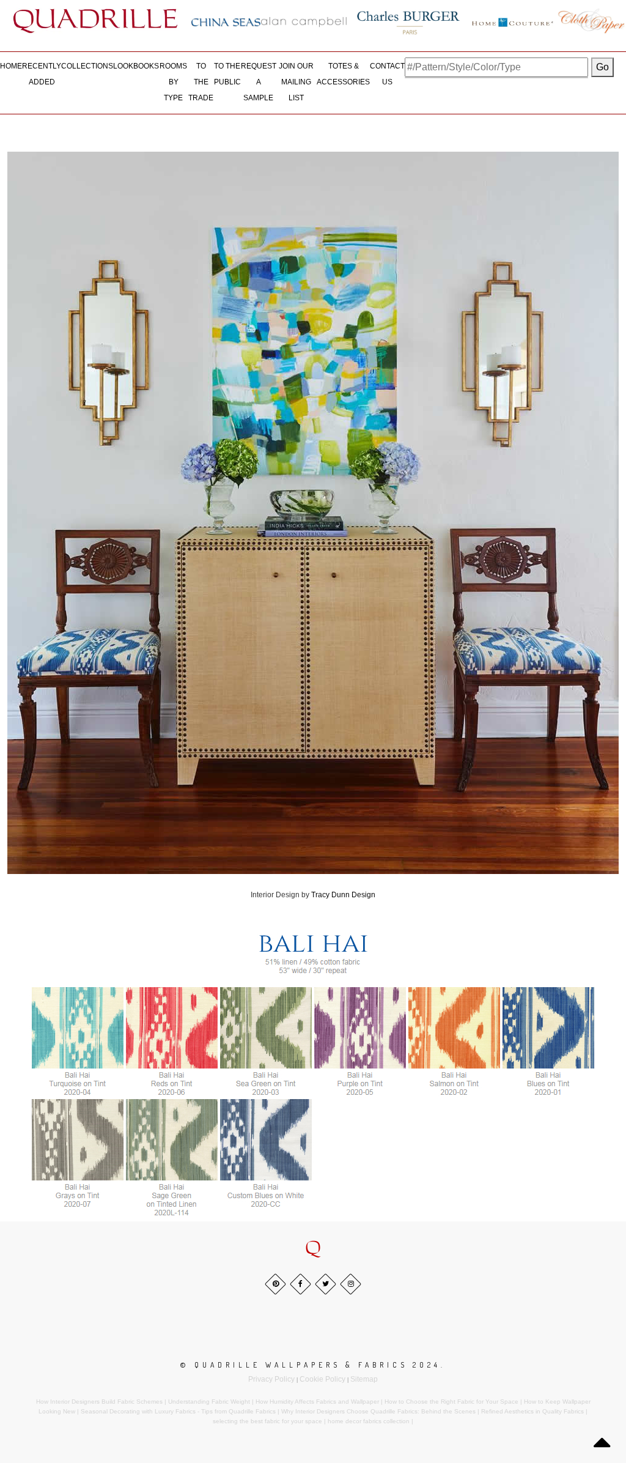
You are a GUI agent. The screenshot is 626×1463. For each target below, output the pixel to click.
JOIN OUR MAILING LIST (296, 82)
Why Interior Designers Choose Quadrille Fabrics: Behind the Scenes (378, 1411)
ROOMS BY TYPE (173, 82)
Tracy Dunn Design (343, 895)
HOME (11, 66)
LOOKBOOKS (136, 66)
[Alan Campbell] (303, 22)
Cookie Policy (322, 1379)
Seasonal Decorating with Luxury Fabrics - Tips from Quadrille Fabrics (178, 1411)
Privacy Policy (271, 1379)
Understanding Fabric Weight (209, 1401)
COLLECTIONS (87, 66)
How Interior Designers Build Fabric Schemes (99, 1401)
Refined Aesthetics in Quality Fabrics (532, 1411)
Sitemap (364, 1379)
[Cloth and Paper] (591, 21)
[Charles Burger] (408, 21)
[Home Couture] (513, 21)
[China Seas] (226, 22)
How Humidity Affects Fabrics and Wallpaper (317, 1401)
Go (602, 67)
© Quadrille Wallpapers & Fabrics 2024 (310, 1364)
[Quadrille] (95, 21)
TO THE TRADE (200, 82)
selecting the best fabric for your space (267, 1421)
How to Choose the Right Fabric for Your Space (451, 1401)
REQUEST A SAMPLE (258, 82)
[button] (313, 1248)
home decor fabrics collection (369, 1421)
